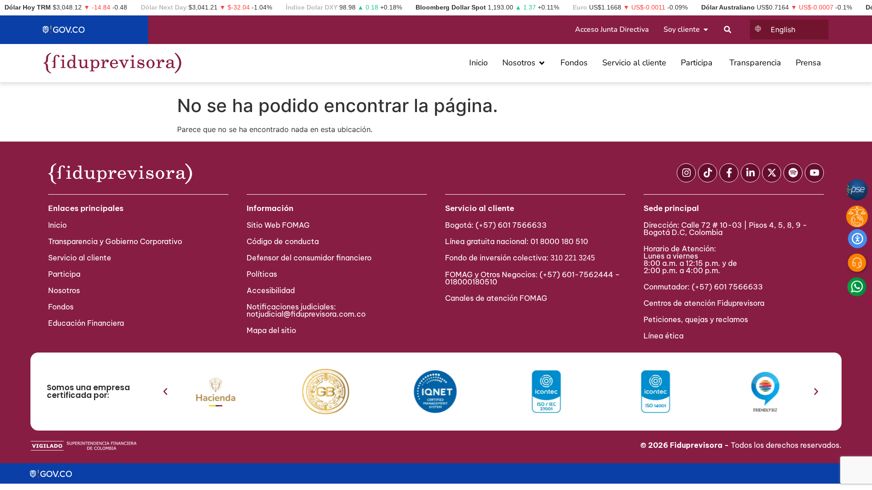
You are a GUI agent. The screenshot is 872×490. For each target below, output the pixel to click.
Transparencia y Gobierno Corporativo (115, 241)
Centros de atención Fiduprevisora (704, 303)
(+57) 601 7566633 (511, 225)
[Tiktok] (707, 172)
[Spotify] (793, 172)
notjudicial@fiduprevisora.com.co (306, 313)
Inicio (57, 225)
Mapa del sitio (271, 330)
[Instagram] (686, 172)
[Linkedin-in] (750, 172)
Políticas (262, 274)
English (783, 29)
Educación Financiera (86, 323)
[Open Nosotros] (542, 63)
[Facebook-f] (728, 172)
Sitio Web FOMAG (278, 225)
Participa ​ (65, 274)
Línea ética (664, 335)
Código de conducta (283, 241)
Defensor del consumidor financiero (309, 257)
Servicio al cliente (79, 257)
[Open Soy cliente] (705, 29)
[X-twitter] (771, 172)
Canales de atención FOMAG (498, 298)
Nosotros (64, 290)
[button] (165, 391)
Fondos (61, 306)
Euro (580, 7)
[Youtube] (814, 172)
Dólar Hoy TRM (28, 7)
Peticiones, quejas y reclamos (696, 319)
